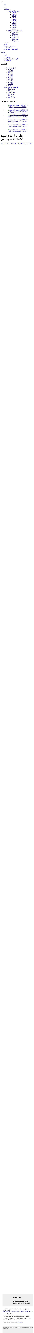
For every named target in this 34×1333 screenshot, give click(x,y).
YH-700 (14, 25)
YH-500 (14, 24)
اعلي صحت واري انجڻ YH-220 (17, 121)
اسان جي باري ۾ (9, 46)
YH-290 (14, 19)
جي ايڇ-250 (15, 34)
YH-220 (14, 16)
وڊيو (5, 44)
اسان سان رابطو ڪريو (11, 49)
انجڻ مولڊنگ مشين (13, 11)
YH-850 (14, 27)
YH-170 (14, 14)
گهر (5, 7)
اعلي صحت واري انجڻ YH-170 (17, 126)
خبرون (6, 42)
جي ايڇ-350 (15, 39)
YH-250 (14, 17)
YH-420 (14, 22)
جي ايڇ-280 (15, 35)
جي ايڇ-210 (15, 32)
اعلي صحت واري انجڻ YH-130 (17, 131)
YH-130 (14, 12)
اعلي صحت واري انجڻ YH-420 (17, 111)
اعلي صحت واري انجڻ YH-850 (17, 107)
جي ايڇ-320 (15, 37)
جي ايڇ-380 (15, 41)
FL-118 (14, 29)
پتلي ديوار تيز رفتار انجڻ (15, 30)
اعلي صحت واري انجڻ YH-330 (17, 116)
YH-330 (14, 20)
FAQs (9, 47)
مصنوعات (7, 9)
